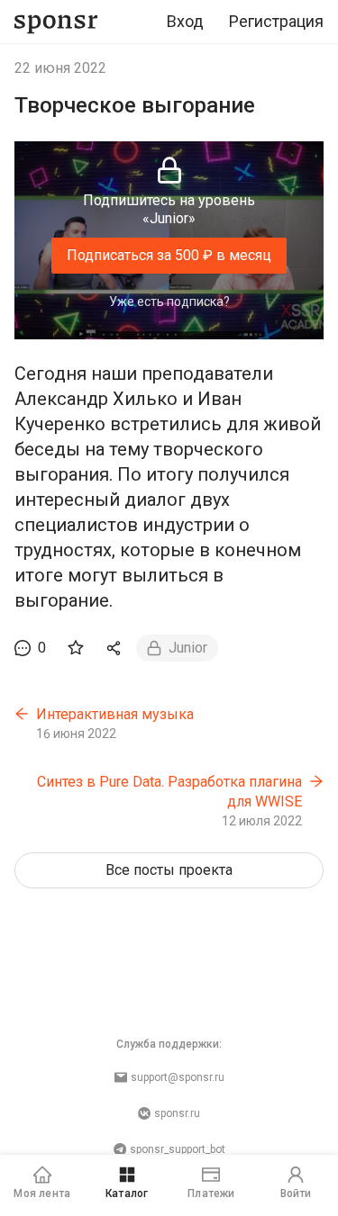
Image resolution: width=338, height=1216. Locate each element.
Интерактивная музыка (115, 714)
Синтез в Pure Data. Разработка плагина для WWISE (169, 791)
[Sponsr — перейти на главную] (56, 22)
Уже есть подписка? (169, 301)
